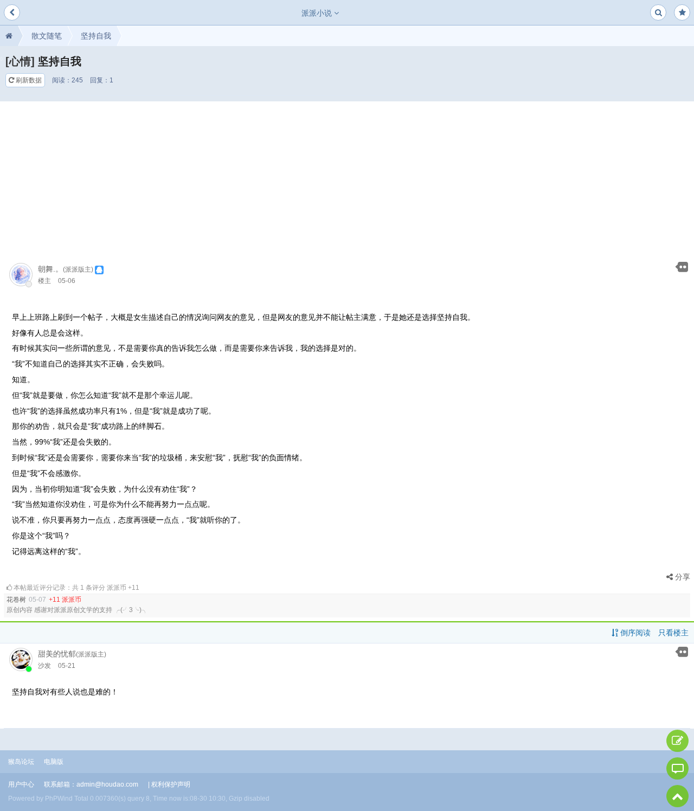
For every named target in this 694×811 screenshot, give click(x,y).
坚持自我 (96, 35)
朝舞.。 (50, 269)
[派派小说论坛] (9, 35)
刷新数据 (28, 80)
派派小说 (317, 13)
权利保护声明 (170, 784)
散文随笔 (46, 35)
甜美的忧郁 (57, 653)
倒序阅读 (634, 632)
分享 (681, 576)
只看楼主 (673, 632)
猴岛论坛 (21, 761)
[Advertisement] (347, 177)
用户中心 (21, 784)
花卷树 (16, 599)
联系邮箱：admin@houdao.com (91, 784)
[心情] (20, 61)
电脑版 (53, 761)
